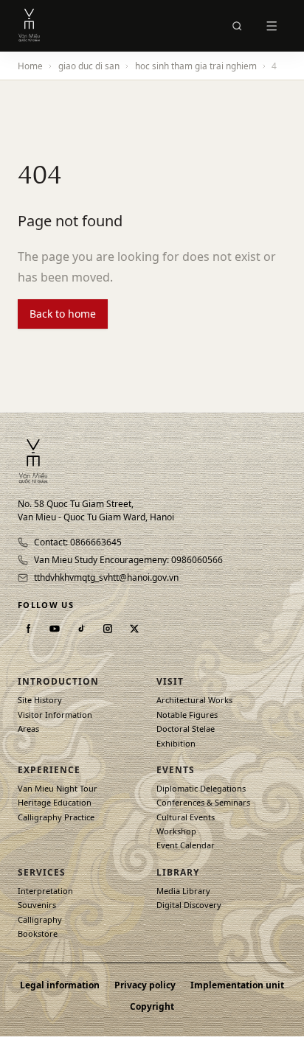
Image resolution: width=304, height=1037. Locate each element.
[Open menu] (271, 26)
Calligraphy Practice (56, 817)
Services (42, 872)
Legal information (60, 985)
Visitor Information (55, 714)
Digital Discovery (188, 904)
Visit (170, 681)
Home (30, 65)
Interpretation (45, 890)
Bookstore (38, 933)
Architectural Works (194, 699)
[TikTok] (81, 628)
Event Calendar (185, 845)
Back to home (63, 314)
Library (177, 872)
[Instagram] (107, 628)
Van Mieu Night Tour (57, 788)
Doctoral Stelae (185, 728)
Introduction (58, 681)
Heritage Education (54, 802)
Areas (28, 728)
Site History (40, 699)
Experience (49, 770)
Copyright (152, 1007)
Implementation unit (237, 985)
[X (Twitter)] (134, 628)
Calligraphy (40, 919)
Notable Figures (187, 714)
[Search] (237, 26)
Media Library (183, 890)
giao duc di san (89, 65)
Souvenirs (37, 904)
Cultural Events (185, 817)
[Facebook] (28, 628)
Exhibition (176, 743)
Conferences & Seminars (203, 802)
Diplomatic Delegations (201, 788)
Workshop (176, 831)
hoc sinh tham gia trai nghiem (196, 65)
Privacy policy (145, 985)
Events (175, 770)
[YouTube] (54, 628)
